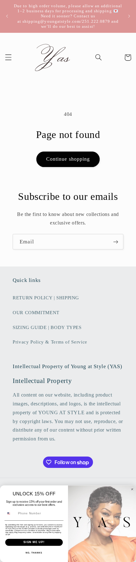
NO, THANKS (34, 553)
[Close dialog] (132, 489)
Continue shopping (68, 159)
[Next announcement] (129, 16)
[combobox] (10, 513)
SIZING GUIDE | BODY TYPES (47, 327)
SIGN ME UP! (34, 542)
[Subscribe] (115, 241)
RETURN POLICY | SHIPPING (46, 297)
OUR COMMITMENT (36, 312)
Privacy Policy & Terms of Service (50, 341)
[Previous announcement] (7, 16)
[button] (8, 57)
